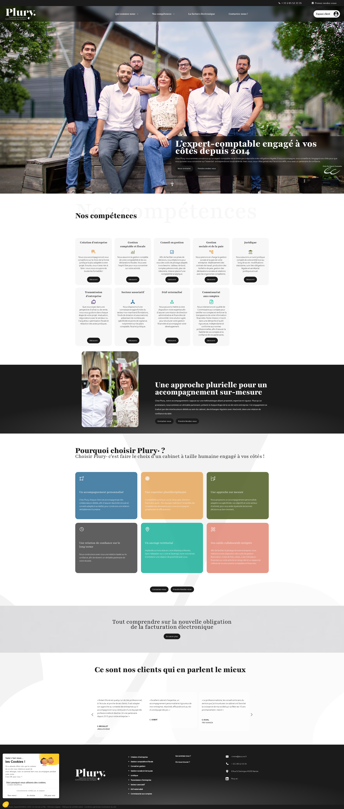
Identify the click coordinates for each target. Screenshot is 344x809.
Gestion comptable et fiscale (142, 761)
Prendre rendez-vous (207, 168)
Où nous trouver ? (182, 762)
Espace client (323, 13)
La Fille (43, 807)
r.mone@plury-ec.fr (239, 756)
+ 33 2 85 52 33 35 (292, 3)
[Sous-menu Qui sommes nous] (137, 14)
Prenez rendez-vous (325, 3)
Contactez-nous (164, 421)
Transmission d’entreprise (141, 780)
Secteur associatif (138, 784)
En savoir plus (172, 636)
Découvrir (93, 279)
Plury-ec (234, 779)
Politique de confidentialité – (73, 807)
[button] (92, 714)
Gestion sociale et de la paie (142, 771)
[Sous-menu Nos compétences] (174, 14)
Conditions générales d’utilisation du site (100, 807)
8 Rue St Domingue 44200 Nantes (244, 771)
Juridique (134, 775)
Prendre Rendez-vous (187, 421)
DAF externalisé (137, 789)
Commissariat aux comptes (141, 794)
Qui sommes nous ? (183, 756)
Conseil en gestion (138, 766)
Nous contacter (184, 168)
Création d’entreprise (139, 757)
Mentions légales (54, 807)
